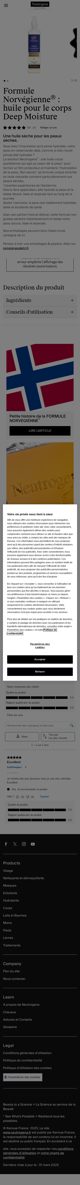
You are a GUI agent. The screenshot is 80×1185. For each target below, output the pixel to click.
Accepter (40, 659)
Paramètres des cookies (40, 646)
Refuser (40, 671)
